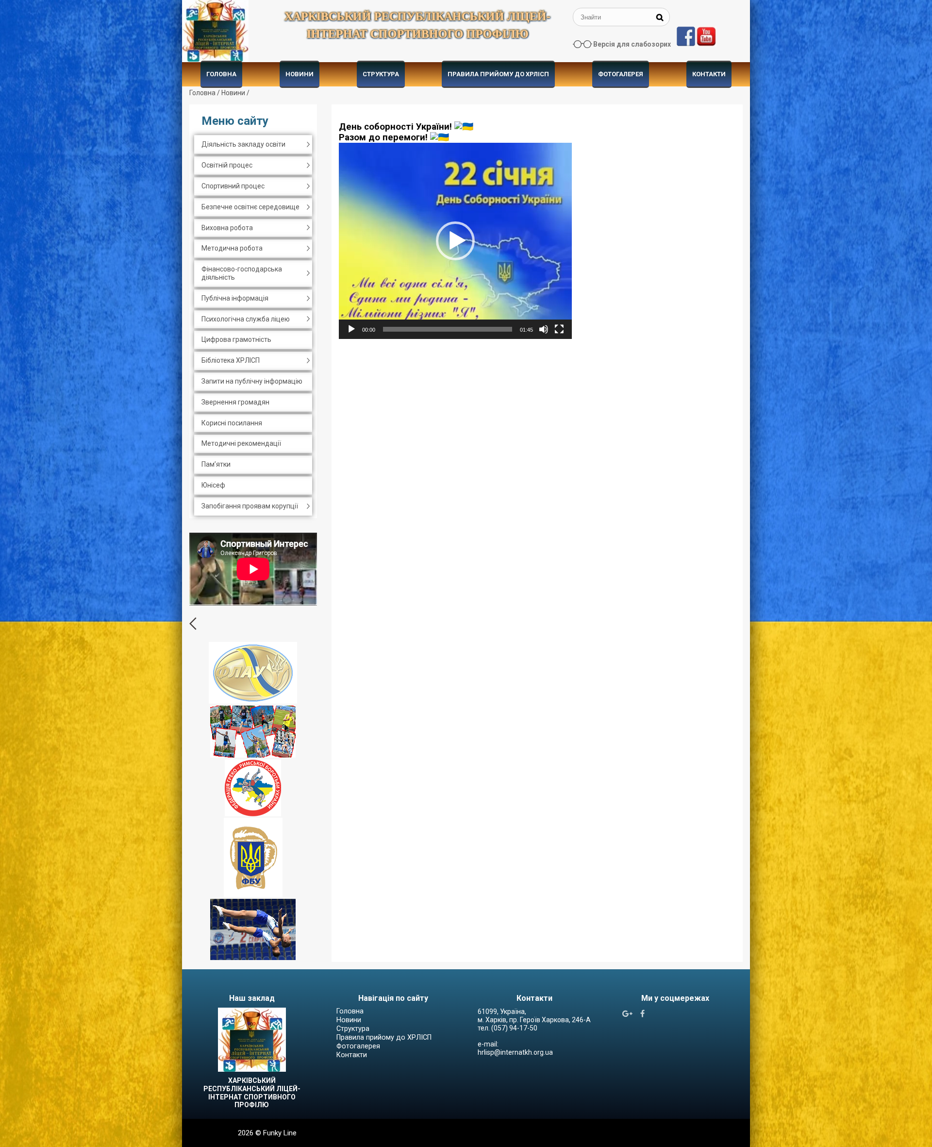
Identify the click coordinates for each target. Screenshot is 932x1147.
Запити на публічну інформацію (251, 381)
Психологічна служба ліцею (245, 319)
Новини (299, 74)
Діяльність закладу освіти (243, 144)
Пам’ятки (216, 464)
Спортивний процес (233, 186)
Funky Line (280, 1133)
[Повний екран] (559, 329)
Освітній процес (226, 165)
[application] (455, 241)
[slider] (447, 329)
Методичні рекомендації (241, 443)
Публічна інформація (234, 298)
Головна (221, 74)
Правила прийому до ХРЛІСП (498, 74)
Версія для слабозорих (632, 44)
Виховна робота (227, 228)
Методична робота (232, 248)
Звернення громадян (235, 402)
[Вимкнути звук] (544, 329)
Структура (381, 74)
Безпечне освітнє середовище (250, 207)
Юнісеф (213, 485)
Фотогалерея (620, 74)
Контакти (709, 74)
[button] (455, 240)
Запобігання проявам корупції (249, 506)
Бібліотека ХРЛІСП (230, 360)
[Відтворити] (351, 329)
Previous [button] (193, 623)
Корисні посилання (231, 423)
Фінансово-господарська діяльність (241, 273)
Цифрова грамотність (236, 339)
